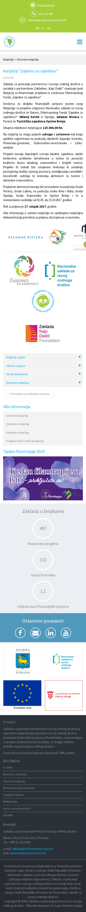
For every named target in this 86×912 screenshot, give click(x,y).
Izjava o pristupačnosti (17, 808)
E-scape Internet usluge (67, 906)
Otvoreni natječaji (17, 415)
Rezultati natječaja (17, 383)
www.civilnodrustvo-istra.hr (28, 853)
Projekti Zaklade (13, 795)
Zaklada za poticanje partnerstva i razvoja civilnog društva (9, 42)
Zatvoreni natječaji (17, 424)
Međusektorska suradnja (18, 788)
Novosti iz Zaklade (14, 774)
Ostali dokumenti (17, 374)
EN (48, 28)
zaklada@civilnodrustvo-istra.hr (47, 20)
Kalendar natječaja (17, 432)
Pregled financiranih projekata (25, 441)
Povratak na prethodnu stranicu (29, 394)
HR (37, 28)
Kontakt (8, 815)
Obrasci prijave (15, 366)
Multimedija (10, 801)
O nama (8, 767)
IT (43, 28)
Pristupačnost (45, 5)
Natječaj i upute (15, 357)
